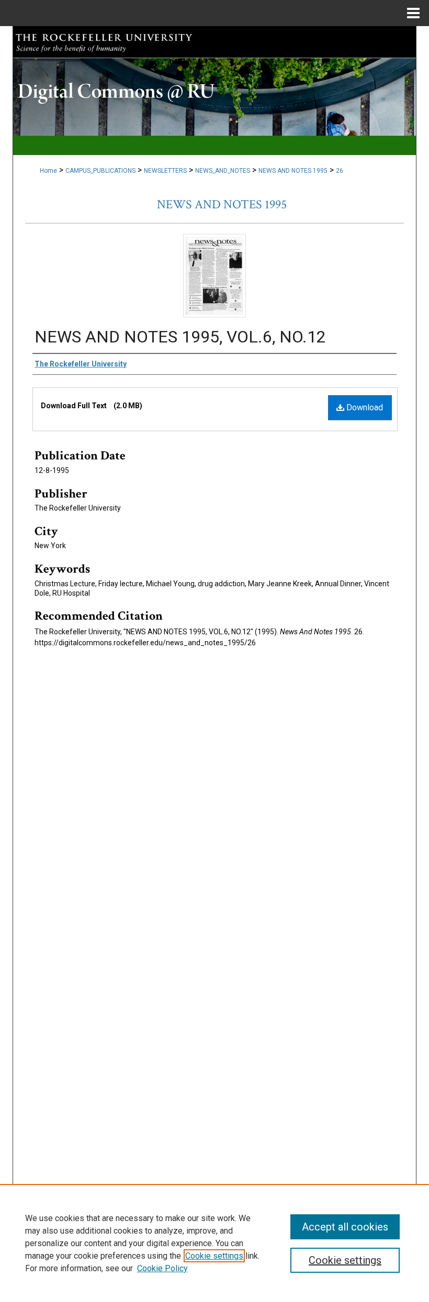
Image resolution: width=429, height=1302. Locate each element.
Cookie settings (214, 1256)
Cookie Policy (162, 1268)
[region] (214, 1243)
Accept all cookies (345, 1227)
